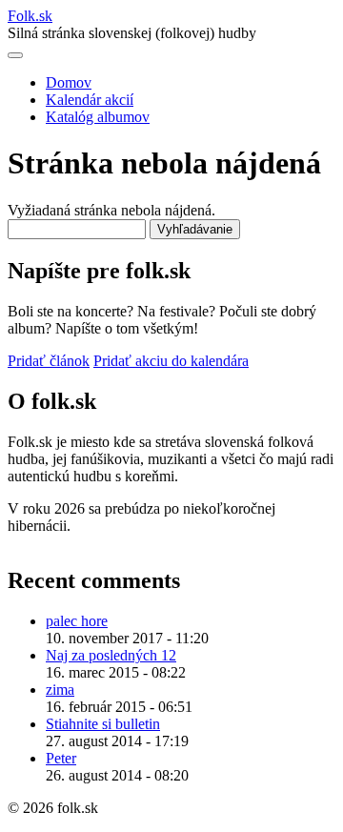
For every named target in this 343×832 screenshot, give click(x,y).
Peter (61, 758)
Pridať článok (49, 361)
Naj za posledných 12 (111, 655)
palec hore (77, 621)
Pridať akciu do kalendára (171, 361)
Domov (68, 82)
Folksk (30, 16)
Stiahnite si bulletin (103, 724)
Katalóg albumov (98, 117)
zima (60, 689)
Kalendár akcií (89, 99)
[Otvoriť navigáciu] (15, 55)
